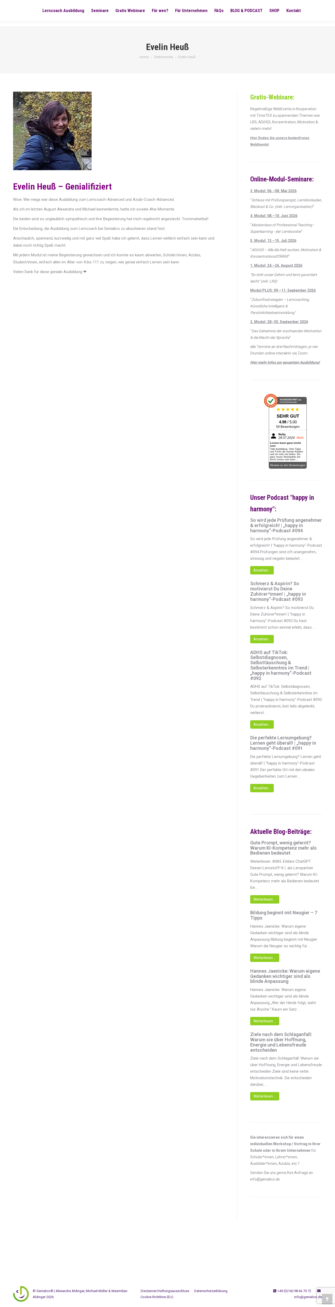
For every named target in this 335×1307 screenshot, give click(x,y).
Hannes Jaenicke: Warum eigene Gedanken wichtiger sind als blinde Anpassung (285, 976)
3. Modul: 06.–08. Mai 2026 (273, 191)
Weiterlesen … (264, 899)
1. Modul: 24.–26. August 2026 (276, 265)
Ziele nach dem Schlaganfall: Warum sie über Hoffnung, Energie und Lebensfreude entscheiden (281, 1042)
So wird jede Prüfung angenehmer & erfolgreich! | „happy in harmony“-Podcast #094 (286, 525)
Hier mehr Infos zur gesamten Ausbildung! (285, 362)
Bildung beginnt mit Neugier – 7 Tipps (283, 915)
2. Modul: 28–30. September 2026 (279, 322)
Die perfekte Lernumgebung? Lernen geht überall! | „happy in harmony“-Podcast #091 (283, 743)
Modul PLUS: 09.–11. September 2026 (283, 290)
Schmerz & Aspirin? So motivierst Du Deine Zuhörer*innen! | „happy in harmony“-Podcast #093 (278, 591)
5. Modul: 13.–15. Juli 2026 (273, 241)
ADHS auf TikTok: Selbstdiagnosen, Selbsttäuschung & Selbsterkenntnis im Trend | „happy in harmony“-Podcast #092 (280, 665)
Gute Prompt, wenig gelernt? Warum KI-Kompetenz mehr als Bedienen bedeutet (283, 848)
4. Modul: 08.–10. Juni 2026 (273, 216)
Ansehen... (262, 570)
